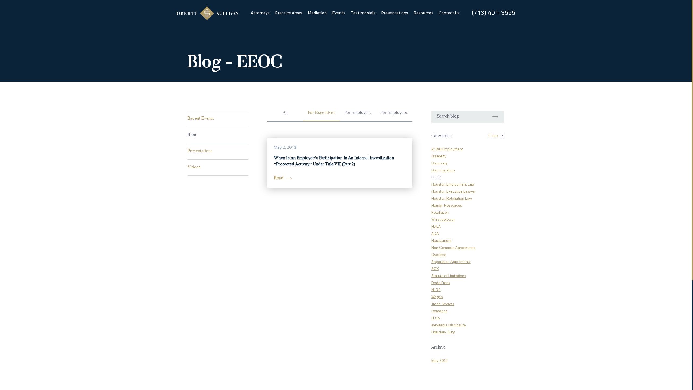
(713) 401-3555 (493, 13)
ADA (435, 233)
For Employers (357, 113)
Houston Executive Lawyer (453, 191)
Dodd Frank (440, 283)
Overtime (438, 254)
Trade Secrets (442, 304)
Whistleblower (443, 219)
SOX (435, 268)
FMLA (436, 226)
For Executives (321, 113)
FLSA (435, 318)
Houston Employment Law (453, 184)
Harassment (441, 240)
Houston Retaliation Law (451, 198)
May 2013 (439, 360)
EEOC (436, 177)
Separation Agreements (451, 261)
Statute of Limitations (448, 276)
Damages (439, 311)
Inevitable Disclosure (448, 325)
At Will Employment (447, 149)
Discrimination (443, 170)
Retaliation (440, 212)
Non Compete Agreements (453, 247)
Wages (437, 297)
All (285, 113)
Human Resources (446, 205)
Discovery (439, 163)
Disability (438, 156)
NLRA (436, 290)
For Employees (394, 113)
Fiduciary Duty (443, 332)
